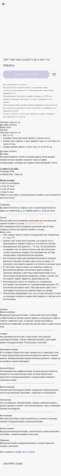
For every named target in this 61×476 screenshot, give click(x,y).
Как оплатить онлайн (34, 223)
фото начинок (29, 452)
